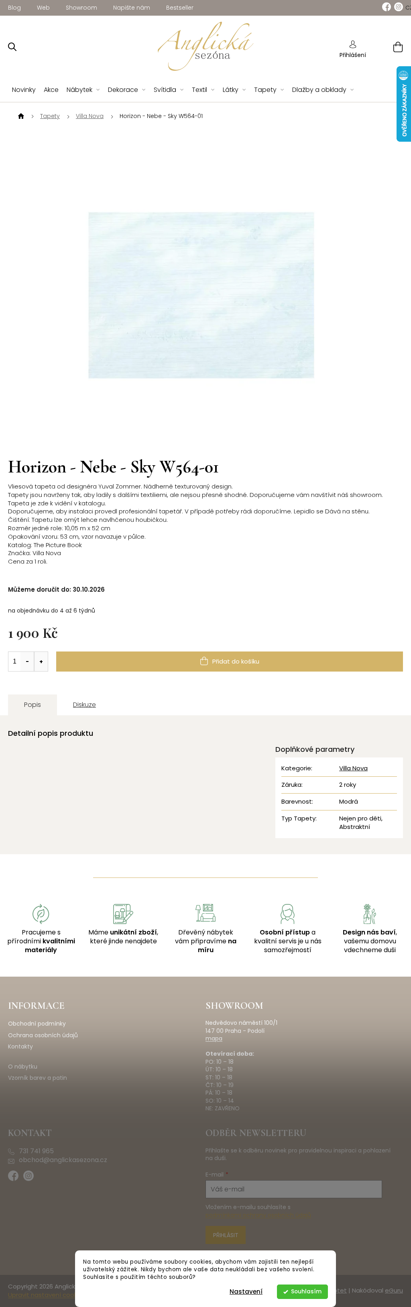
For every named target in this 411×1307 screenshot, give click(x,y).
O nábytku (22, 1067)
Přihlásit (225, 1235)
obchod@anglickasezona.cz (63, 1160)
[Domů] (20, 116)
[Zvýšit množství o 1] (41, 661)
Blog (14, 8)
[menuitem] (24, 90)
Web (43, 8)
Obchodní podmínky (37, 1024)
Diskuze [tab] (84, 704)
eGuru (394, 1290)
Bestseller (179, 8)
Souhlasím (306, 1291)
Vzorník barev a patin (37, 1078)
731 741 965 (36, 1151)
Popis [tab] (32, 704)
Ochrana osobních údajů (43, 1035)
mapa (214, 1038)
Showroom (81, 8)
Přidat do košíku (235, 661)
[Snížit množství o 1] (27, 661)
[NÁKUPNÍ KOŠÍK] (388, 46)
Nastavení (246, 1291)
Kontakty (20, 1046)
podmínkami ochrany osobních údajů (258, 1215)
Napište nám (131, 8)
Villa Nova (353, 768)
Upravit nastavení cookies (46, 1295)
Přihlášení (353, 55)
